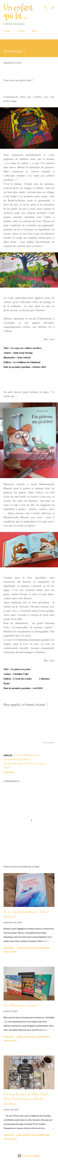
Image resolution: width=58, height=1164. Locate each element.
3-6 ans (21, 31)
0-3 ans (7, 31)
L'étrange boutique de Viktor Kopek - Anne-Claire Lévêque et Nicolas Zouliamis (27, 1099)
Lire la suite (10, 951)
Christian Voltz (31, 755)
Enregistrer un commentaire (33, 948)
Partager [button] (9, 772)
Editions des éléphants (17, 759)
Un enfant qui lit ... (18, 12)
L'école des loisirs (13, 763)
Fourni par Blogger (31, 1155)
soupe (7, 767)
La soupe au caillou (35, 763)
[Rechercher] (45, 5)
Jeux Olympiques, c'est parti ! (22, 1005)
